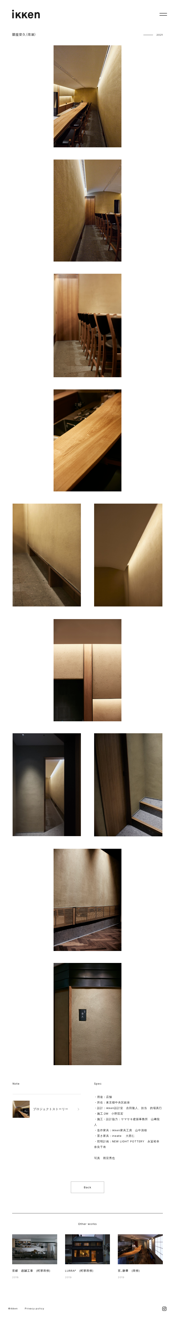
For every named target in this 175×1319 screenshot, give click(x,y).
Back (87, 1187)
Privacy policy (34, 1308)
